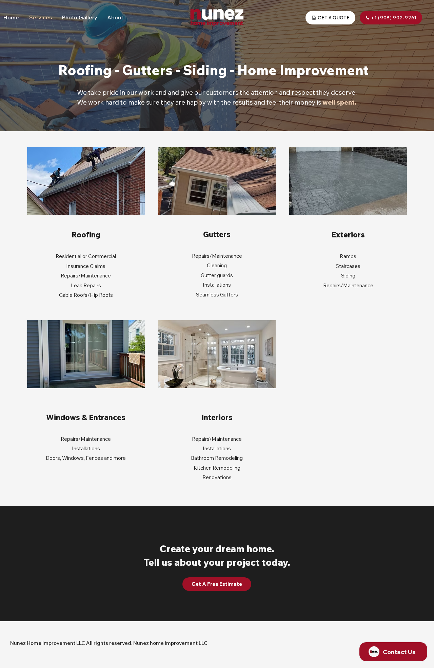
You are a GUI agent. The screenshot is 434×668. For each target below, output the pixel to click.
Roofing (86, 234)
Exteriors (348, 234)
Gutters (217, 234)
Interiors (217, 417)
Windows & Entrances (85, 417)
